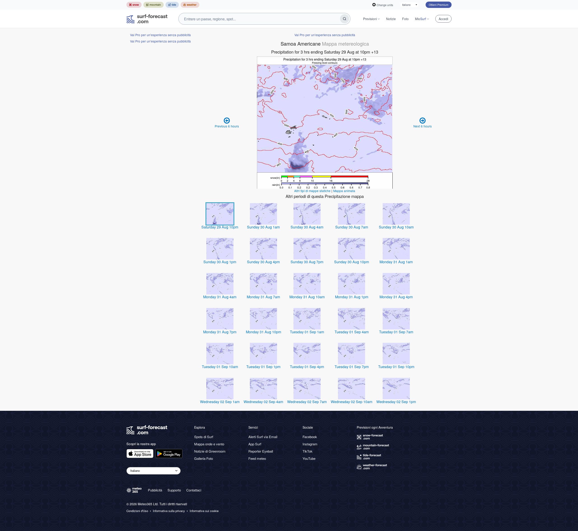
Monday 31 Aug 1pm (351, 296)
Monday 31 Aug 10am (307, 296)
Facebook (310, 436)
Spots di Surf (203, 436)
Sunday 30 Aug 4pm (263, 261)
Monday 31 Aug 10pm (263, 331)
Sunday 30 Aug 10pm (351, 261)
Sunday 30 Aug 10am (396, 227)
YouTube (309, 458)
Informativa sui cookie (204, 511)
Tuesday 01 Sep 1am (307, 331)
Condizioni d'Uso (137, 511)
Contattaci (193, 490)
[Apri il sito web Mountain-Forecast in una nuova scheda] (153, 5)
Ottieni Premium (438, 5)
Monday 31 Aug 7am (263, 296)
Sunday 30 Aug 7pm (307, 261)
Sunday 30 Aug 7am (351, 227)
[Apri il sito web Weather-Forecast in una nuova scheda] (190, 5)
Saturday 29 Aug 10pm (219, 227)
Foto (405, 18)
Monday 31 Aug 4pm (396, 296)
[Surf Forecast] (147, 18)
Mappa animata (344, 190)
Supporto (174, 490)
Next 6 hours (422, 126)
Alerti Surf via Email (262, 436)
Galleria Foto (203, 458)
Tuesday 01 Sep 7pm (352, 366)
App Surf (254, 444)
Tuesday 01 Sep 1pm (263, 366)
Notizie (391, 18)
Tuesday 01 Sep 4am (352, 331)
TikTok (307, 451)
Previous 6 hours (227, 126)
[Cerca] (344, 18)
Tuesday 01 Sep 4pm (307, 366)
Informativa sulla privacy (169, 511)
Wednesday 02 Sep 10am (351, 401)
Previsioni (370, 18)
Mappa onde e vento (209, 444)
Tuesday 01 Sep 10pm (396, 366)
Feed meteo (257, 458)
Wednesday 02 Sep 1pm (396, 401)
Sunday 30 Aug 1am (263, 227)
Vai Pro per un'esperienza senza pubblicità (160, 35)
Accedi (443, 18)
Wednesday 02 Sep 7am (307, 401)
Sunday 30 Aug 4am (307, 227)
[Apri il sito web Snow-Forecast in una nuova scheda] (134, 5)
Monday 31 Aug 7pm (219, 331)
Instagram (310, 444)
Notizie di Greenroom (210, 451)
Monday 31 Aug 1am (396, 261)
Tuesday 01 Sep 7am (396, 331)
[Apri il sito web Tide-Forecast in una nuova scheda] (172, 5)
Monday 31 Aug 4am (219, 296)
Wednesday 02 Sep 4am (263, 401)
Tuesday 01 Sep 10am (220, 366)
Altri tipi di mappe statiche (312, 190)
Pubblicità (155, 490)
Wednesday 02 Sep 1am (220, 401)
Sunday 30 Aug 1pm (219, 261)
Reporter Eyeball (260, 451)
